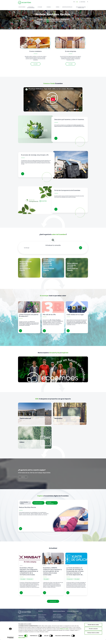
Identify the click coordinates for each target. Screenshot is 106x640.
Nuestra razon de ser (42, 614)
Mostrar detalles (22, 637)
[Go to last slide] (15, 318)
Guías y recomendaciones (58, 616)
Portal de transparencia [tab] (50, 502)
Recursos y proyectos (57, 617)
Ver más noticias (53, 601)
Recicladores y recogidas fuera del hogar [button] (81, 7)
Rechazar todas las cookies (93, 632)
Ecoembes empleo (70, 617)
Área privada (83, 1)
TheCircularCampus (71, 620)
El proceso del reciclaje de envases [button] (30, 7)
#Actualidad (23, 579)
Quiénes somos (41, 616)
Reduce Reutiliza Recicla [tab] (24, 502)
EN (77, 1)
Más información (53, 25)
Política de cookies (64, 628)
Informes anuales (41, 617)
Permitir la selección (93, 628)
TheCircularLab (70, 619)
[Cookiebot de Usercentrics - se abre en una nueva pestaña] (10, 638)
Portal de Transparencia (71, 614)
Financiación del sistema (42, 620)
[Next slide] (91, 318)
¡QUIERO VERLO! (29, 364)
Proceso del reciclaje (42, 619)
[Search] (80, 247)
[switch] (40, 636)
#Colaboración (30, 579)
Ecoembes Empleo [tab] (38, 502)
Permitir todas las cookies (93, 624)
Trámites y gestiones (57, 614)
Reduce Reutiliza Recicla (71, 616)
